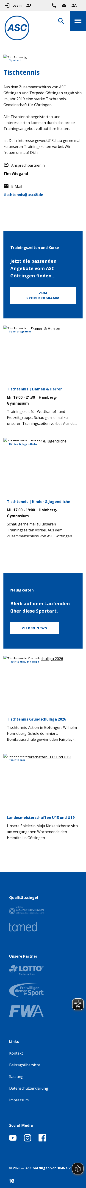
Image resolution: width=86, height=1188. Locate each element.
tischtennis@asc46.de (23, 194)
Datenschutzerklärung (28, 1088)
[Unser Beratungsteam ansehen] (74, 5)
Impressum (19, 1099)
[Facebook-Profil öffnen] (42, 1140)
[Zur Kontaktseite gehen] (64, 5)
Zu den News (34, 628)
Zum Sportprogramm (42, 295)
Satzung (16, 1076)
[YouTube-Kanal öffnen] (13, 1140)
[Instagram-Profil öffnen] (27, 1140)
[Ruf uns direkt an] (54, 5)
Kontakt (16, 1053)
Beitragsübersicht (24, 1064)
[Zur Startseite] (17, 29)
